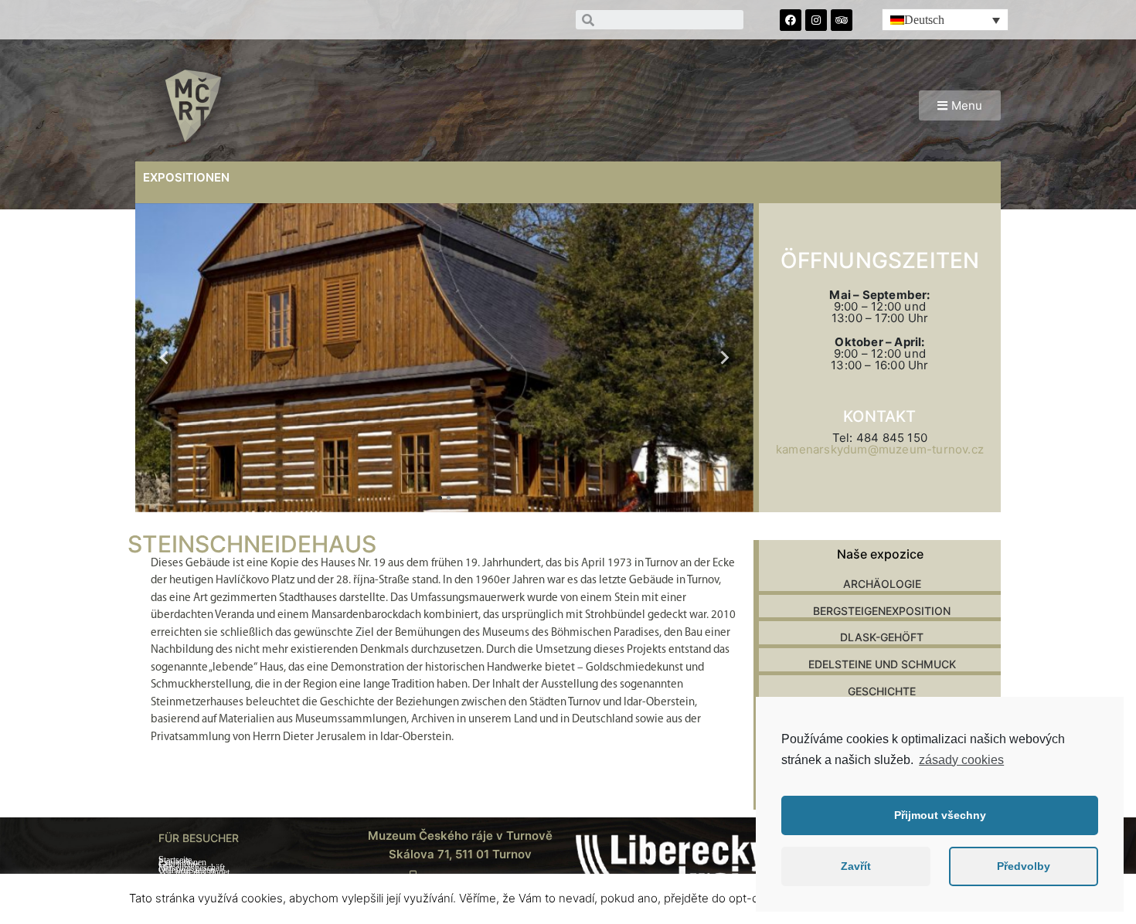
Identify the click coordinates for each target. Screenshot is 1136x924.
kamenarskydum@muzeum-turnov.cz (880, 449)
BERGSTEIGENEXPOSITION (882, 610)
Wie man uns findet (194, 872)
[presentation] (164, 358)
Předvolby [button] (1023, 866)
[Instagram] (816, 20)
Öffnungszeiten (186, 870)
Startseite (175, 860)
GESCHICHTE (882, 691)
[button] (960, 105)
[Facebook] (790, 20)
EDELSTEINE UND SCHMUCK (882, 664)
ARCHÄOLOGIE (882, 583)
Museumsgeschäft (191, 868)
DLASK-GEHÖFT (881, 637)
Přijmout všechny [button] (940, 815)
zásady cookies (961, 759)
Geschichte (178, 865)
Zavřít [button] (856, 866)
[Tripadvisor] (841, 20)
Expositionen (182, 862)
